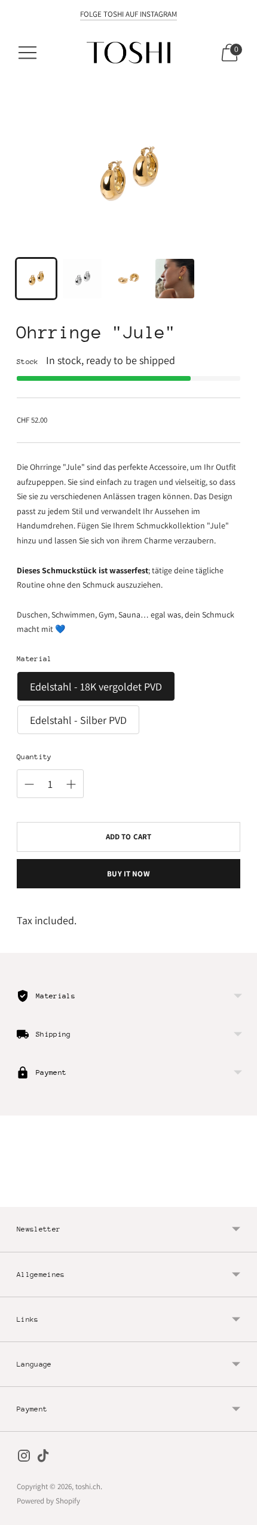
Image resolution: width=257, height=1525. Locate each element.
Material (34, 659)
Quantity (34, 757)
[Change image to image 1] (36, 278)
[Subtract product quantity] (29, 784)
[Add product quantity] (71, 784)
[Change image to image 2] (82, 278)
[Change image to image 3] (128, 278)
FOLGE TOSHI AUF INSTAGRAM (128, 14)
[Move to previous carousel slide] (16, 1197)
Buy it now (128, 874)
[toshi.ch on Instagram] (24, 1458)
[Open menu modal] (27, 52)
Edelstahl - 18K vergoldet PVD (96, 686)
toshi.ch (87, 1486)
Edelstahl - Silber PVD (78, 720)
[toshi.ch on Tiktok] (43, 1458)
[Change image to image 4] (174, 278)
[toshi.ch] (128, 52)
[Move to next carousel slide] (240, 1197)
